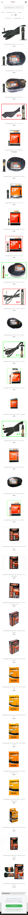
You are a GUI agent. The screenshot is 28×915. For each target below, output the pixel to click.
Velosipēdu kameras (11, 12)
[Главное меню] (2, 2)
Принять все (14, 905)
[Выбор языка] (26, 2)
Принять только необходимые (14, 909)
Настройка (20, 901)
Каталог (3, 12)
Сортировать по (8, 18)
